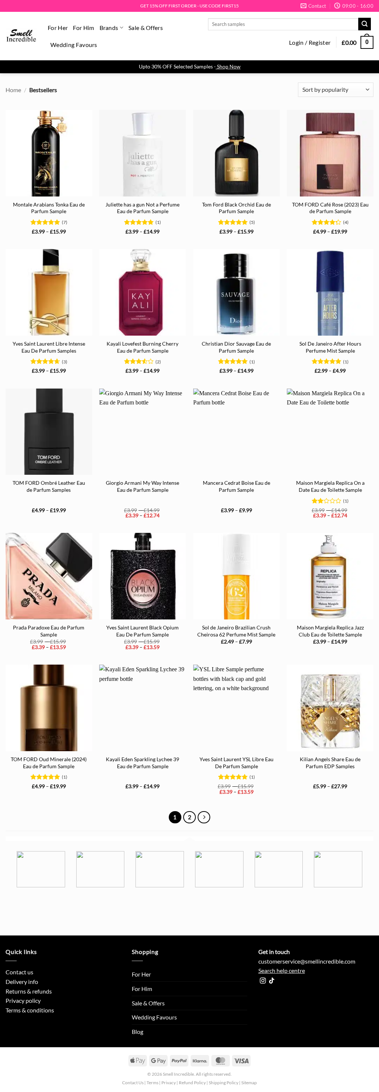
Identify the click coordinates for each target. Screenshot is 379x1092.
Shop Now (229, 67)
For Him (83, 27)
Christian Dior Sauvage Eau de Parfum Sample (236, 347)
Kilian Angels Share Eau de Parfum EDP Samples (330, 762)
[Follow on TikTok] (272, 981)
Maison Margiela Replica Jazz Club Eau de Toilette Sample (330, 631)
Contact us (19, 971)
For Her (58, 27)
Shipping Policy (223, 1082)
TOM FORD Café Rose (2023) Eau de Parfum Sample (330, 208)
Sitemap (249, 1082)
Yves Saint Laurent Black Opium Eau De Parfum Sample (142, 631)
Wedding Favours (73, 44)
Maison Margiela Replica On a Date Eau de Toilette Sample (330, 486)
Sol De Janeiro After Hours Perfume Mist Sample (330, 347)
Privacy (168, 1082)
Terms (152, 1082)
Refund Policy (192, 1082)
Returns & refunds (29, 991)
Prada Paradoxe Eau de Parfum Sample (48, 631)
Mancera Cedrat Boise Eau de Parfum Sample (236, 486)
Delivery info (22, 981)
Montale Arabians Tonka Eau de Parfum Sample (49, 208)
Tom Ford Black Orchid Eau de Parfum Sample (236, 208)
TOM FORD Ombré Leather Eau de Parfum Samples (49, 486)
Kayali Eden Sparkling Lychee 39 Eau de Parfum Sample (142, 762)
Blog (137, 1031)
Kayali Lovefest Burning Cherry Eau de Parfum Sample (142, 347)
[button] (310, 42)
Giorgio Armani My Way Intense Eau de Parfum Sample (142, 486)
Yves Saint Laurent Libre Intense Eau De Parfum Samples (49, 347)
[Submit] (364, 24)
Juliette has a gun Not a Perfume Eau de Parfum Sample (142, 208)
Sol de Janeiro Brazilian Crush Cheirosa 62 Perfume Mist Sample (236, 631)
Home (13, 89)
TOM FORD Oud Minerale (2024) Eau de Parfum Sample (49, 762)
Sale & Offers (145, 27)
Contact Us (133, 1082)
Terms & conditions (30, 1010)
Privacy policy (23, 1000)
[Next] (204, 817)
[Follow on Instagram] (263, 981)
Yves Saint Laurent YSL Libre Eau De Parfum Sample (236, 762)
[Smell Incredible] (21, 36)
